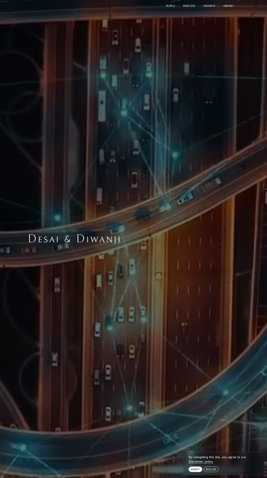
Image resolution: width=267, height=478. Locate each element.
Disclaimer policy (201, 461)
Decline (211, 469)
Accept (195, 469)
